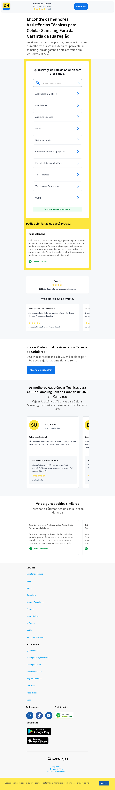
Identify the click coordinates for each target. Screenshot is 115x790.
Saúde (29, 630)
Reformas (31, 623)
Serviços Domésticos (35, 637)
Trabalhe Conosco (34, 671)
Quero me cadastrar (41, 369)
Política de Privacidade (56, 771)
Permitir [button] (104, 783)
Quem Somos (32, 650)
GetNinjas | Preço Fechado (38, 657)
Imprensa (56, 766)
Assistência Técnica (35, 574)
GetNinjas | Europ (34, 664)
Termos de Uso (56, 769)
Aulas (29, 581)
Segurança (31, 685)
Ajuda (29, 700)
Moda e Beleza (33, 616)
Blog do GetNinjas (34, 678)
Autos (29, 588)
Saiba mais (85, 783)
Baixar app (81, 6)
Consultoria (31, 595)
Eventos (30, 609)
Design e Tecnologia (35, 602)
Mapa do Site (32, 692)
